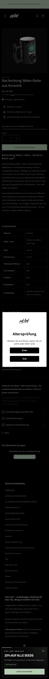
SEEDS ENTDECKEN (24, 672)
